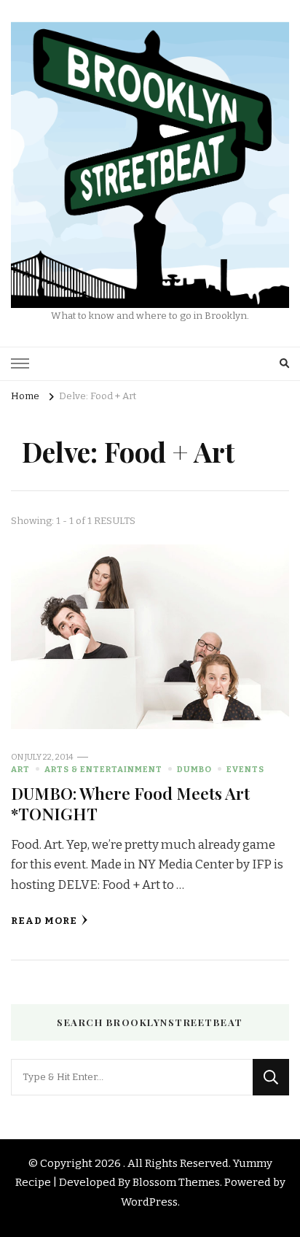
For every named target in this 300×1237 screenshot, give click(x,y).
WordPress (149, 1202)
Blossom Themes (176, 1182)
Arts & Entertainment (103, 769)
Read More (44, 921)
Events (245, 769)
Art (20, 769)
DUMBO (194, 769)
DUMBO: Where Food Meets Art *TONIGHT (130, 803)
